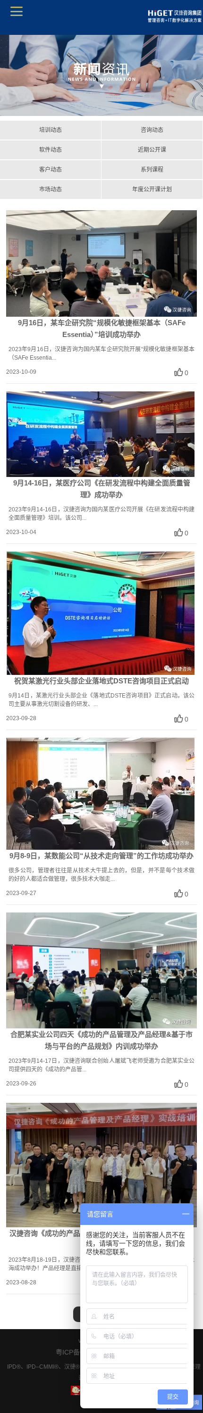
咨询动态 (152, 130)
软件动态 (50, 150)
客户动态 (50, 169)
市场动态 (50, 189)
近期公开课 (152, 150)
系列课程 (152, 169)
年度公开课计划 (152, 189)
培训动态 (50, 130)
